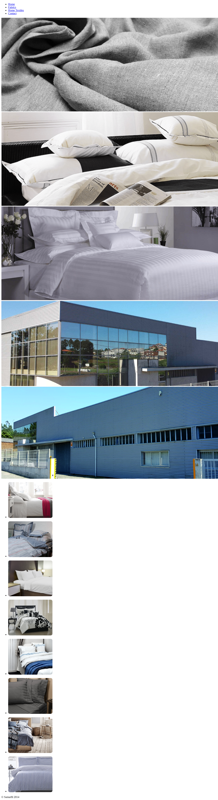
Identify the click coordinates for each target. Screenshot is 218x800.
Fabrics (12, 7)
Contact (12, 13)
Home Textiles (16, 10)
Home (11, 4)
